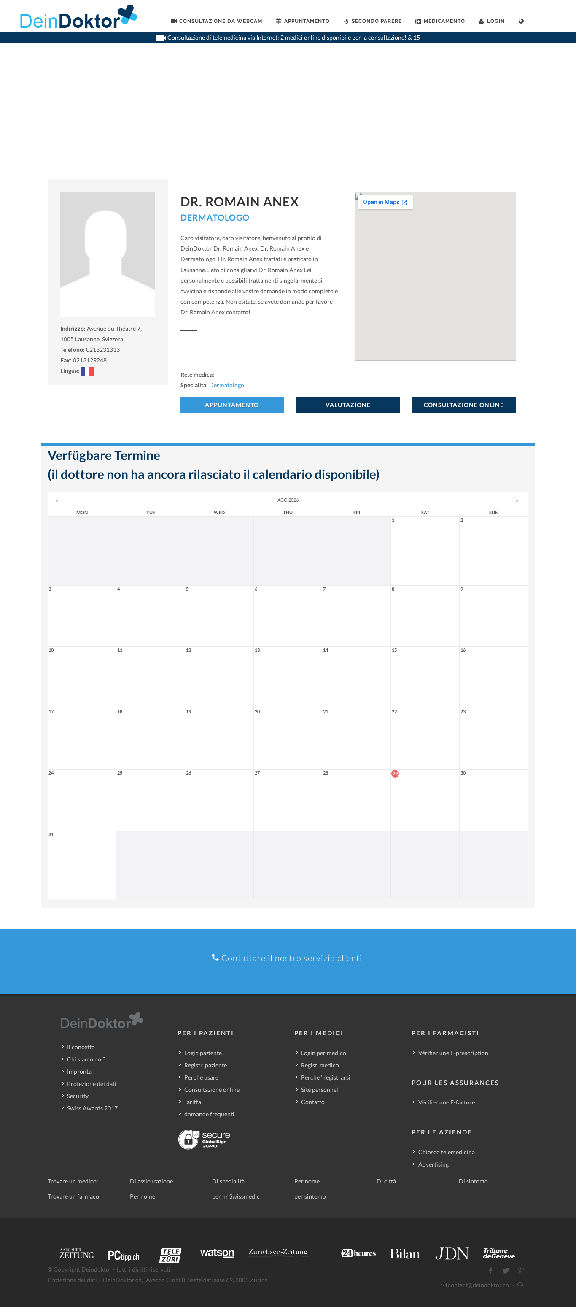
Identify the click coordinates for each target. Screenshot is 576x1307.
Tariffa (192, 1101)
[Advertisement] (288, 116)
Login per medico (323, 1052)
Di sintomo (473, 1181)
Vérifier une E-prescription (453, 1052)
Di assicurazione (151, 1181)
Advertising (433, 1164)
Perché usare (201, 1077)
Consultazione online (212, 1089)
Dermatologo (215, 217)
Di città (386, 1181)
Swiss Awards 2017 (92, 1108)
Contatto (313, 1101)
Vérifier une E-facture (446, 1102)
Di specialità (228, 1181)
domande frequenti (209, 1114)
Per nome (307, 1181)
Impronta (79, 1071)
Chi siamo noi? (86, 1059)
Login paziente (203, 1052)
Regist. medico (320, 1065)
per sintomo (310, 1196)
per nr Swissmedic (236, 1196)
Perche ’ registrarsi (325, 1077)
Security (78, 1095)
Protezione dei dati (91, 1083)
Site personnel (319, 1089)
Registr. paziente (205, 1065)
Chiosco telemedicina (446, 1152)
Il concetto (81, 1046)
